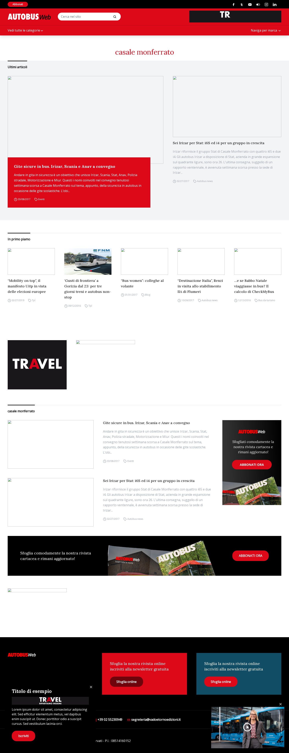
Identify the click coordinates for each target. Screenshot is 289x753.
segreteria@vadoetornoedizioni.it (156, 719)
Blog (147, 294)
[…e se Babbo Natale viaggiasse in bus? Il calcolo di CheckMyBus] (257, 261)
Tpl (33, 300)
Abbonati (18, 4)
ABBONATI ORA (250, 555)
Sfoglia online (126, 682)
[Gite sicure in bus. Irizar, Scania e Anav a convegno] (85, 120)
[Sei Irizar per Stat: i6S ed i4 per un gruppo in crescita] (227, 106)
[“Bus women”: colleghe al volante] (144, 261)
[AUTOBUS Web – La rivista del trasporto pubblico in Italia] (29, 16)
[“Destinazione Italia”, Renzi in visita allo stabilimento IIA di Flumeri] (201, 261)
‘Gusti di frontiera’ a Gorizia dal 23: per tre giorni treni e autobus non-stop (87, 288)
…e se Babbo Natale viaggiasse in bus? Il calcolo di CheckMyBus (254, 286)
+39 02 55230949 (109, 719)
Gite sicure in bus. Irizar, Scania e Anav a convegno (64, 166)
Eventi (41, 199)
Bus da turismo (266, 300)
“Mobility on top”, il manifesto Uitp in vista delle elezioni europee (27, 286)
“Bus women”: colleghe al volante (142, 283)
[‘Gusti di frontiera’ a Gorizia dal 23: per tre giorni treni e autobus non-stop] (87, 261)
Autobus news (205, 181)
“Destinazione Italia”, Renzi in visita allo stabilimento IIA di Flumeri (200, 286)
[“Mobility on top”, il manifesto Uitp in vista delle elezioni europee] (31, 261)
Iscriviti (23, 736)
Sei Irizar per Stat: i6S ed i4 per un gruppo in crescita (218, 143)
